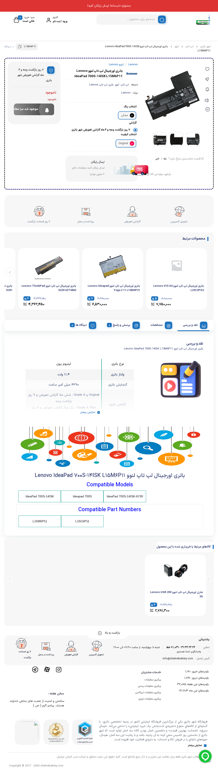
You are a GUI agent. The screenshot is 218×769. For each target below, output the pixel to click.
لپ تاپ (189, 46)
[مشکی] (132, 115)
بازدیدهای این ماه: (198, 691)
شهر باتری (205, 46)
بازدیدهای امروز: (200, 672)
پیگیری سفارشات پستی (149, 686)
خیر (157, 159)
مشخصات (157, 325)
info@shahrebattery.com (178, 659)
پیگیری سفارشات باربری (150, 699)
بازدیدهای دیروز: (199, 678)
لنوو (177, 46)
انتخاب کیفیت (129, 134)
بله (165, 159)
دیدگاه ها (81, 325)
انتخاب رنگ (130, 107)
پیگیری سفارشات (153, 680)
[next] (10, 272)
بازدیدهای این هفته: (197, 684)
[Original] (132, 143)
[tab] (193, 324)
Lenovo (126, 93)
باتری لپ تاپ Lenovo (101, 85)
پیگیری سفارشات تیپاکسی (148, 692)
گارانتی (133, 123)
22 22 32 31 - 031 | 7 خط (180, 647)
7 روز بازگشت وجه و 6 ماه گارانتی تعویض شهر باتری (101, 130)
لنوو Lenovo (116, 64)
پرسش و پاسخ (121, 325)
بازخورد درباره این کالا (160, 174)
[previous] (208, 272)
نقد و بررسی (190, 325)
